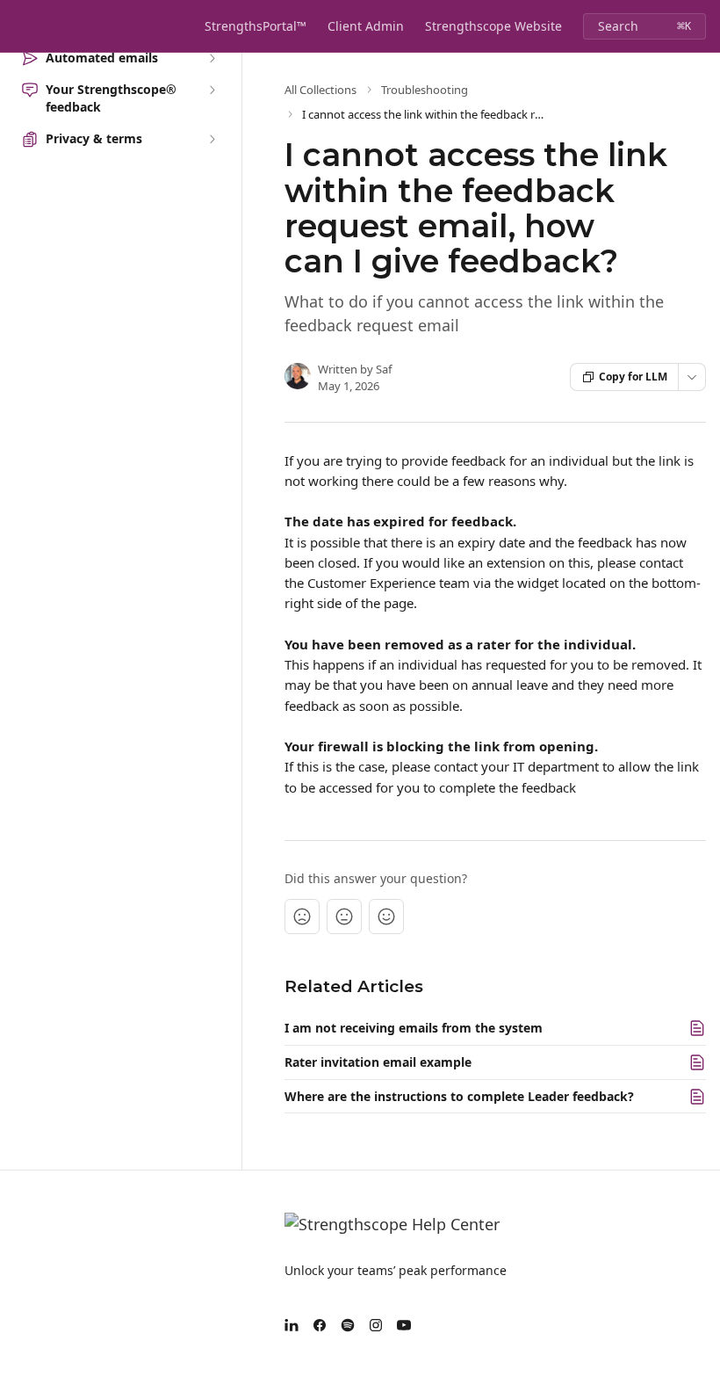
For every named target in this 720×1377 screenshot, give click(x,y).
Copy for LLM (633, 376)
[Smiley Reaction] (386, 916)
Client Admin (366, 26)
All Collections (320, 90)
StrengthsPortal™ (255, 26)
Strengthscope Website (493, 26)
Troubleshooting (424, 90)
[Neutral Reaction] (344, 916)
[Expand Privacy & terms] (211, 139)
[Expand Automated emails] (211, 58)
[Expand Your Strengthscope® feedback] (211, 89)
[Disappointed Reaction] (302, 916)
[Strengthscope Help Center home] (17, 26)
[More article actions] (692, 377)
